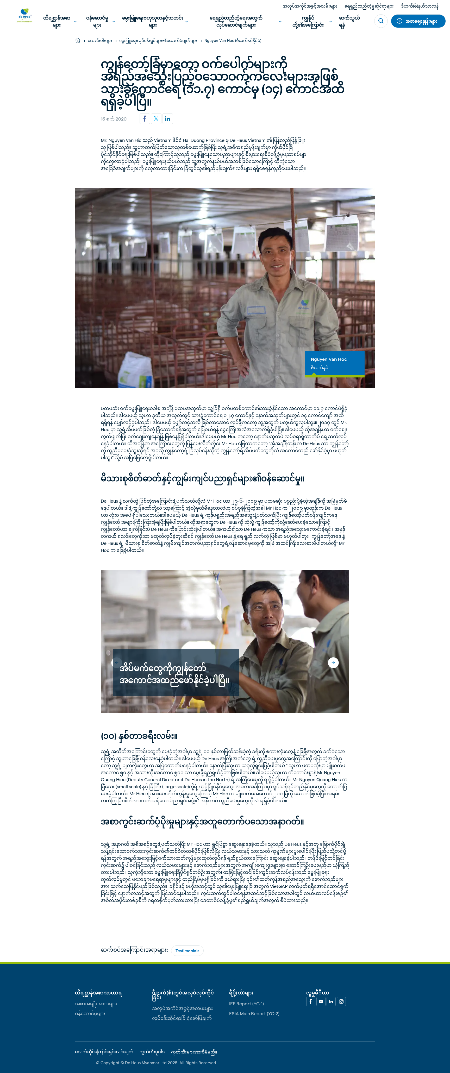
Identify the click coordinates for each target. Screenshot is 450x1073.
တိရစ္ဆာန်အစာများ (56, 21)
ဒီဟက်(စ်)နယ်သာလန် (420, 5)
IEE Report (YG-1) (246, 1003)
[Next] (333, 662)
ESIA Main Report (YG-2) (254, 1013)
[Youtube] (321, 1001)
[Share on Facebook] (145, 118)
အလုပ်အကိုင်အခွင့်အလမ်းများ (310, 5)
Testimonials (187, 950)
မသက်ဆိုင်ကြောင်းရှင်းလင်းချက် (104, 1052)
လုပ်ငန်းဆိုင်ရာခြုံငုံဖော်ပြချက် (182, 1018)
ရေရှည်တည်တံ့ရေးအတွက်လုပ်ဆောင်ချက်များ (236, 21)
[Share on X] (156, 118)
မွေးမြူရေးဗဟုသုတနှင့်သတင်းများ (152, 21)
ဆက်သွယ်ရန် (349, 21)
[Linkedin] (167, 118)
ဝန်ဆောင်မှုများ (97, 21)
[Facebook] (310, 1001)
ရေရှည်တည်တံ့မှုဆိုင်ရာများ (369, 5)
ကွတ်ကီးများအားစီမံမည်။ (194, 1052)
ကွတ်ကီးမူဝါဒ (152, 1052)
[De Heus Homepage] (20, 15)
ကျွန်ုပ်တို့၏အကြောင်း (308, 21)
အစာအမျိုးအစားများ (96, 1003)
